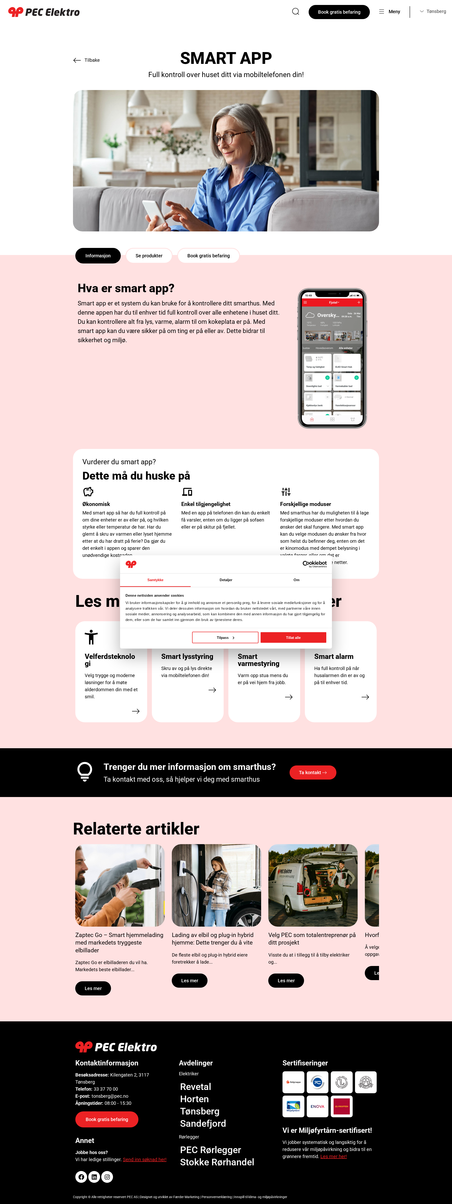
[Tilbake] (77, 60)
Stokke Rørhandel (217, 1162)
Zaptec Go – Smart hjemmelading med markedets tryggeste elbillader (119, 943)
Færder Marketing (186, 1197)
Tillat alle (293, 637)
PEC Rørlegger (210, 1149)
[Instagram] (107, 1177)
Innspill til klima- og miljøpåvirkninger (260, 1197)
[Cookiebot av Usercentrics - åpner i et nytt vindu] (306, 564)
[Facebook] (81, 1177)
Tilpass (223, 637)
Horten (194, 1099)
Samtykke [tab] (155, 580)
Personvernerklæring (217, 1197)
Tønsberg (200, 1111)
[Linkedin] (94, 1177)
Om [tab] (296, 580)
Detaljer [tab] (226, 580)
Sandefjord (203, 1123)
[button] (98, 255)
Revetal (195, 1086)
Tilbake (92, 60)
